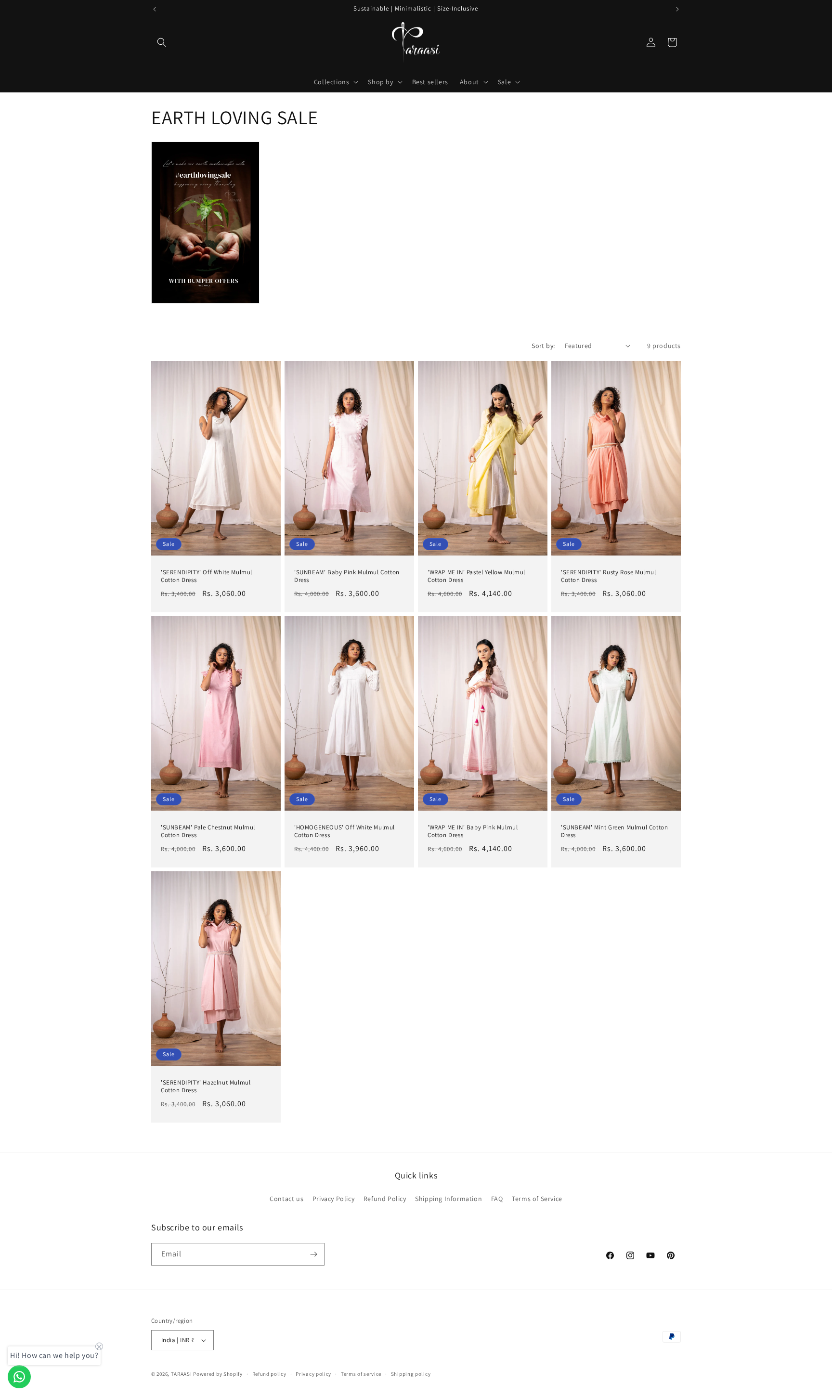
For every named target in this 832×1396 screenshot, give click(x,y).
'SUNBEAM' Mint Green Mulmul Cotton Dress (614, 831)
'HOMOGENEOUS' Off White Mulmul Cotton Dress (344, 831)
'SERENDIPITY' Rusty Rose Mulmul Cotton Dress (608, 576)
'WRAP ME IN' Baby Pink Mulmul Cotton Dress (473, 831)
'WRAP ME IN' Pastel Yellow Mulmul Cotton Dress (476, 576)
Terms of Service (537, 1198)
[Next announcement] (677, 9)
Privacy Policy (333, 1198)
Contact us (286, 1198)
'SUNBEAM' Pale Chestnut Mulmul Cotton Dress (208, 831)
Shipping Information (448, 1198)
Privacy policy (313, 1373)
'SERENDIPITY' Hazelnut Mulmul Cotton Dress (205, 1087)
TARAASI (181, 1373)
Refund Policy (385, 1198)
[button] (161, 42)
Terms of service (361, 1373)
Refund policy (269, 1373)
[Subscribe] (313, 1254)
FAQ (497, 1198)
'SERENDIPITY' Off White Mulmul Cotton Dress (206, 576)
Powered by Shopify (218, 1373)
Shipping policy (411, 1373)
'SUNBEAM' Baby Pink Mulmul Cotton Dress (347, 576)
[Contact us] (19, 1376)
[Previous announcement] (154, 9)
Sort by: (543, 345)
